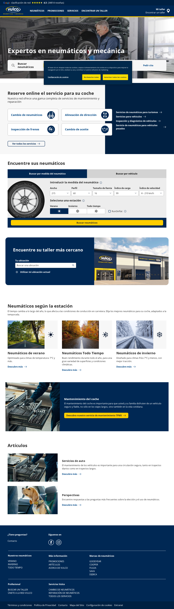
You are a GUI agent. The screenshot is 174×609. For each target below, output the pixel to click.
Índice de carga (122, 188)
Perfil (74, 188)
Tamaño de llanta (102, 188)
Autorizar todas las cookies (115, 77)
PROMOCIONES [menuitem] (56, 10)
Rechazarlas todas (91, 77)
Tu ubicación (22, 260)
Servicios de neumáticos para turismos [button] (137, 112)
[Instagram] (58, 542)
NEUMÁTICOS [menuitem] (37, 10)
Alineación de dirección (81, 115)
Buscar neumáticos (87, 222)
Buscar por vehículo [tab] (126, 173)
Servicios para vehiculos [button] (129, 116)
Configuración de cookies (58, 77)
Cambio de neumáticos (26, 115)
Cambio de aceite (77, 129)
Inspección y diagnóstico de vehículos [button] (136, 120)
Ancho (53, 188)
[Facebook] (51, 542)
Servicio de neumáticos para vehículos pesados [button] (136, 127)
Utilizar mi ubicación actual (35, 272)
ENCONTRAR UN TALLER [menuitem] (95, 10)
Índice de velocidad (149, 188)
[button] (100, 182)
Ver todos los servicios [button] (24, 143)
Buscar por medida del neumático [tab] (47, 173)
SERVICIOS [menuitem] (72, 10)
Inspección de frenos (25, 129)
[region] (88, 73)
